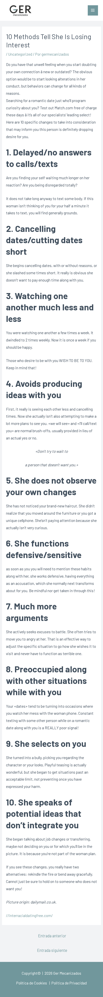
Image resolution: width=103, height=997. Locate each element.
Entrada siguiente (52, 950)
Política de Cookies (31, 982)
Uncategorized (20, 54)
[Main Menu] (93, 10)
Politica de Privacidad (69, 982)
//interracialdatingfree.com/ (29, 915)
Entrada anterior (52, 935)
